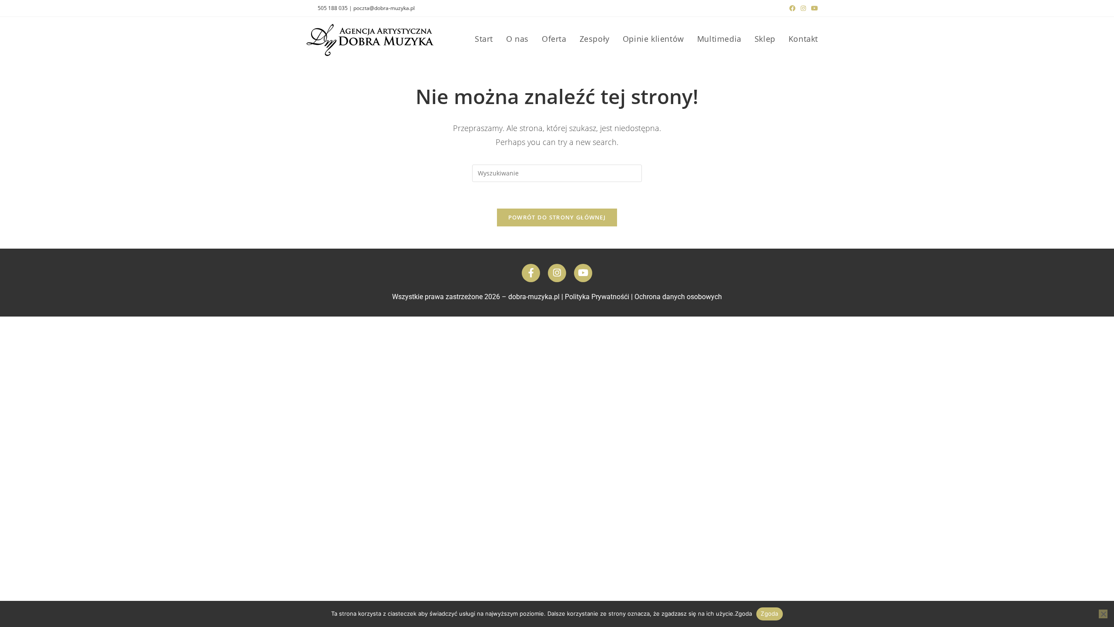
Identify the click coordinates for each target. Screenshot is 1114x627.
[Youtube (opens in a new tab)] (813, 8)
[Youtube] (583, 273)
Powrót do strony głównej (557, 217)
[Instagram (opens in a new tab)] (803, 8)
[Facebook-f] (531, 273)
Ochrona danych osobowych (678, 297)
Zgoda (769, 613)
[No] (1103, 614)
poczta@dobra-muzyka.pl (384, 8)
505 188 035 (333, 8)
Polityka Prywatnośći (597, 297)
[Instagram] (557, 273)
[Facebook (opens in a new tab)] (792, 8)
